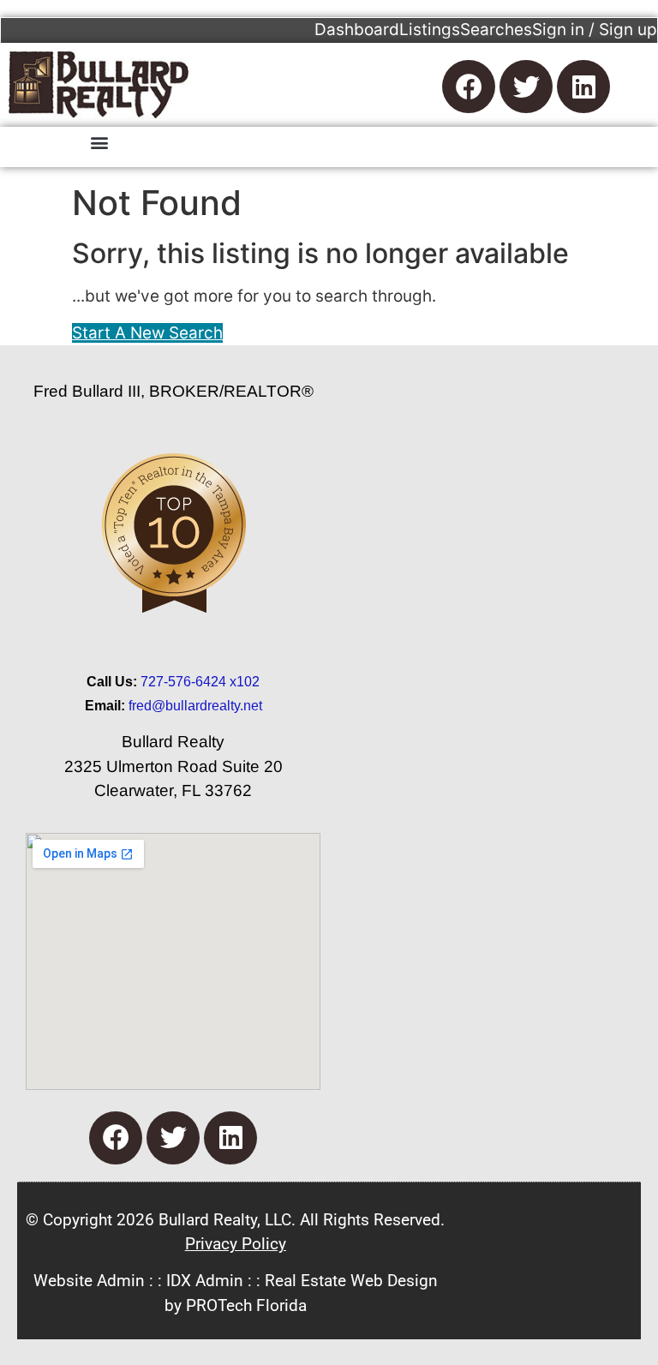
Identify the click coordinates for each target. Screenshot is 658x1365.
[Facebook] (468, 86)
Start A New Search (147, 333)
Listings (429, 29)
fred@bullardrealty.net (195, 705)
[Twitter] (526, 86)
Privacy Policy (235, 1244)
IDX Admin (204, 1280)
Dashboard (356, 29)
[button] (99, 142)
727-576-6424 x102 (200, 681)
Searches (496, 29)
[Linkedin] (583, 86)
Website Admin (89, 1280)
